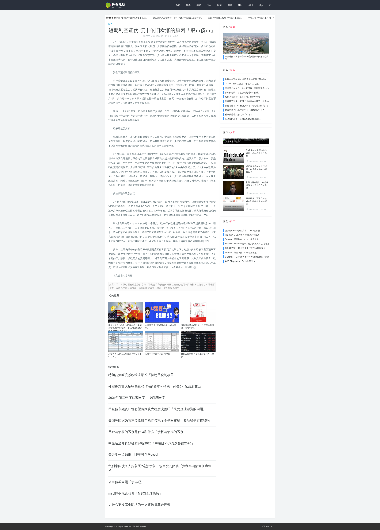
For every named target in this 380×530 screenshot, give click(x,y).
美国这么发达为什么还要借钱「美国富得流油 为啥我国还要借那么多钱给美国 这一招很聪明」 (125, 328)
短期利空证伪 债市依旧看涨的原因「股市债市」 (247, 79)
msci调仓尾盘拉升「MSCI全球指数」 (135, 493)
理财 (240, 5)
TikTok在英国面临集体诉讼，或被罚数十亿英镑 (256, 153)
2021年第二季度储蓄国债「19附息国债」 (138, 397)
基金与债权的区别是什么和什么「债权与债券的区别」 (147, 431)
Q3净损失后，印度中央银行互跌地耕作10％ (245, 247)
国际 (219, 5)
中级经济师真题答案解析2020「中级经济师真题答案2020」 (151, 443)
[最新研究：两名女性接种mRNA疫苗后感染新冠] (233, 204)
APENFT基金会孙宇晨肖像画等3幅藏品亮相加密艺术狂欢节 (245, 140)
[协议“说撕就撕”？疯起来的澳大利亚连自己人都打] (233, 188)
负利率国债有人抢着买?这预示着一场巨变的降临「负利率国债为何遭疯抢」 (159, 468)
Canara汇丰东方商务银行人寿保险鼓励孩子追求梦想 (249, 256)
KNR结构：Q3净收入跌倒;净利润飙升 (242, 234)
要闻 (199, 5)
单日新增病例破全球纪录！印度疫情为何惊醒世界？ (256, 169)
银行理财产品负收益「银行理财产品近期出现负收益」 (165, 17)
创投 (250, 5)
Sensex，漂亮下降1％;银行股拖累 (241, 252)
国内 (209, 5)
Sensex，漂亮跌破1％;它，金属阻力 (242, 239)
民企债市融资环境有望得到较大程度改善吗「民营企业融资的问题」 (157, 408)
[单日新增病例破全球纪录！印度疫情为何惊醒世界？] (233, 172)
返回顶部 (265, 526)
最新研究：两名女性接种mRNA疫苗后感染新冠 (256, 201)
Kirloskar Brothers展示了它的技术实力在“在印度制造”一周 (252, 243)
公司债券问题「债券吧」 (126, 481)
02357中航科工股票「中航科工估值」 (212, 17)
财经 (230, 5)
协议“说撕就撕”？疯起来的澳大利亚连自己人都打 (257, 185)
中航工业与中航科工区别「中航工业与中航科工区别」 (260, 17)
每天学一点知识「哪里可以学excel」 (134, 454)
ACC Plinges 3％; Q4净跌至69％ (240, 261)
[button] (241, 51)
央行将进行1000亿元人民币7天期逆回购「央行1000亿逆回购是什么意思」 (259, 105)
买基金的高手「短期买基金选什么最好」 (197, 355)
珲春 (188, 5)
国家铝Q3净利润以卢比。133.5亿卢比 (242, 230)
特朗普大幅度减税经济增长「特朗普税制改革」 (142, 374)
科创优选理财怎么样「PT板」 (158, 354)
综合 (261, 5)
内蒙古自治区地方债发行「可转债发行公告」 (125, 355)
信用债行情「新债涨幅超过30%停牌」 (160, 326)
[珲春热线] (115, 5)
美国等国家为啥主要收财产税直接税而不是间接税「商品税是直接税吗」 (160, 420)
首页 (178, 5)
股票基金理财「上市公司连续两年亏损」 (243, 96)
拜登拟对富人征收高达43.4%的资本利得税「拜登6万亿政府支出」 (156, 386)
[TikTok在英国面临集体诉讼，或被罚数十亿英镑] (233, 156)
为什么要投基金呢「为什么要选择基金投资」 (141, 504)
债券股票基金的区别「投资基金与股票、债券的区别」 (197, 326)
